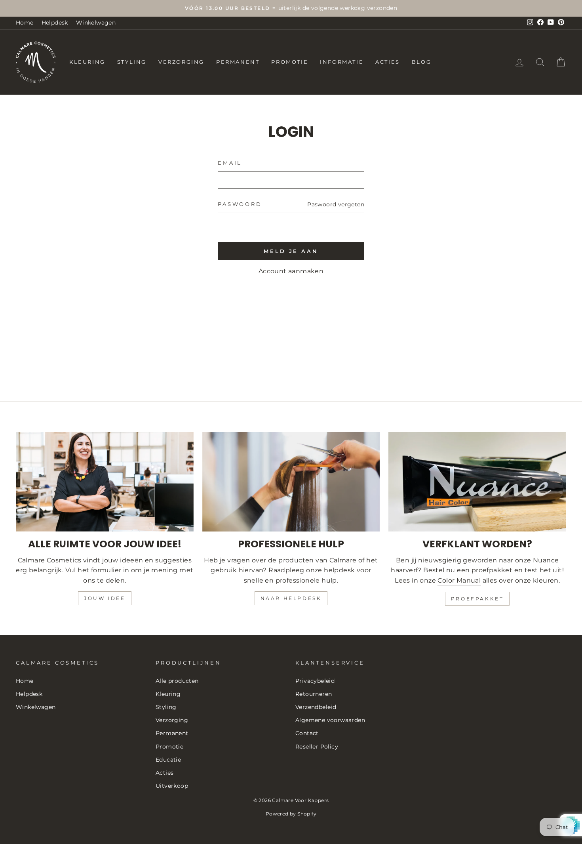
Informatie (341, 62)
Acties (387, 62)
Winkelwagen (96, 22)
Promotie (289, 62)
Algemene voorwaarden (330, 720)
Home (25, 22)
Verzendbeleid (315, 707)
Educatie (168, 759)
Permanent (237, 62)
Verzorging (181, 62)
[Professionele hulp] (291, 482)
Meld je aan (291, 251)
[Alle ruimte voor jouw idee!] (105, 482)
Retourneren (313, 694)
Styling (131, 62)
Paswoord (240, 204)
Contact (307, 733)
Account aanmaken (291, 271)
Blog (421, 62)
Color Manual (459, 580)
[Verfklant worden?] (477, 482)
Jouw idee (104, 598)
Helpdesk (55, 22)
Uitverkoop (172, 786)
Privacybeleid (315, 681)
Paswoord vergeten (335, 204)
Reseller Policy (316, 746)
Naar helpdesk (291, 598)
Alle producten (177, 681)
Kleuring (87, 62)
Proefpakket (477, 599)
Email (230, 163)
